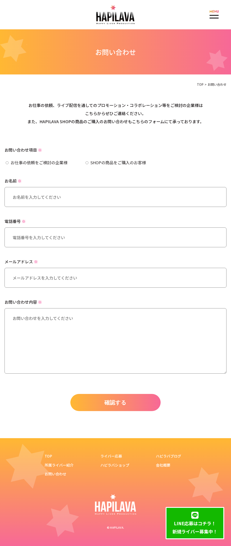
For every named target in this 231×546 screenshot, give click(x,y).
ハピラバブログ (168, 456)
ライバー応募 (111, 456)
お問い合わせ (55, 474)
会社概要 (163, 465)
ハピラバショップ (114, 465)
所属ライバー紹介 (59, 465)
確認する (115, 402)
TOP (200, 84)
